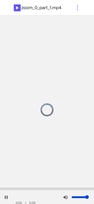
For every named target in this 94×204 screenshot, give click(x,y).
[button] (77, 8)
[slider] (47, 189)
